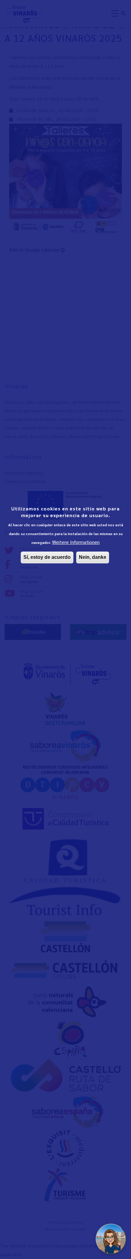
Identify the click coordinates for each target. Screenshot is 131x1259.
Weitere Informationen (76, 542)
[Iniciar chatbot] (111, 1239)
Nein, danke (92, 557)
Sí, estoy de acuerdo (47, 557)
